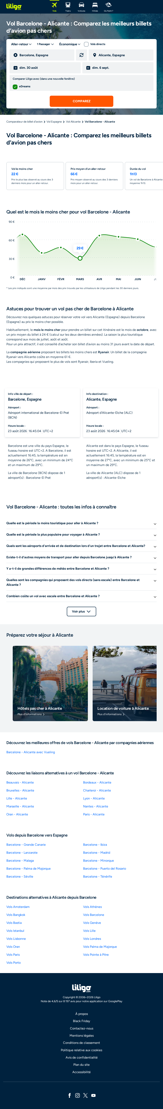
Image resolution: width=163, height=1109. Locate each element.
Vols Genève (92, 923)
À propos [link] (81, 1014)
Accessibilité (81, 1072)
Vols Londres (92, 939)
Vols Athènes (92, 907)
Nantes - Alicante (95, 806)
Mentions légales (82, 1035)
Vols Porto (13, 962)
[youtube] (93, 1095)
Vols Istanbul (15, 931)
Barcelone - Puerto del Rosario (104, 868)
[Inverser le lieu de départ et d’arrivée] (81, 55)
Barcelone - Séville (19, 876)
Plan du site (81, 1065)
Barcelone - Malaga (20, 860)
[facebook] (70, 1095)
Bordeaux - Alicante (97, 782)
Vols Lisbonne (16, 939)
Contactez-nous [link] (81, 1028)
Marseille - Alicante (20, 806)
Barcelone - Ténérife (97, 876)
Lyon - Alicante (94, 798)
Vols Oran (13, 947)
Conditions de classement (81, 1043)
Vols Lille (89, 931)
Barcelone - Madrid (96, 852)
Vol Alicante (73, 121)
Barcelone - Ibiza (95, 844)
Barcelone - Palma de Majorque (28, 868)
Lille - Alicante (16, 798)
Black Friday (81, 1021)
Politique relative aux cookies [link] (81, 1050)
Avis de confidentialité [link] (82, 1057)
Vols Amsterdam (18, 907)
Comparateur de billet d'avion (24, 121)
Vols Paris (13, 955)
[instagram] (78, 1095)
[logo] (13, 7)
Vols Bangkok (15, 915)
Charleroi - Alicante (97, 790)
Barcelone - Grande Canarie (26, 844)
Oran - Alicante (17, 814)
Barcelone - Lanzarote (22, 852)
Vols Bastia (14, 923)
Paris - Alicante (94, 814)
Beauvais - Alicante (20, 782)
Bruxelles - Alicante (20, 790)
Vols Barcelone (93, 915)
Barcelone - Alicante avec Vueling (30, 752)
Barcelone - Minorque (98, 860)
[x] (85, 1095)
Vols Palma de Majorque (100, 947)
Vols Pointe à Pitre (96, 955)
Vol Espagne (54, 121)
